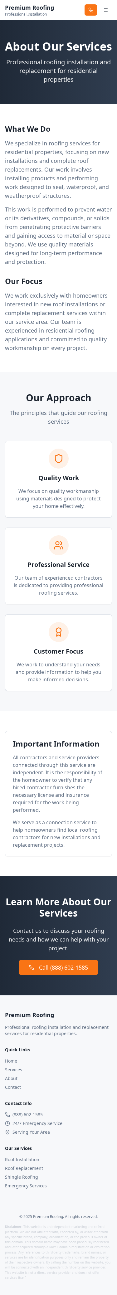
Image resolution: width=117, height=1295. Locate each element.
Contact (13, 1087)
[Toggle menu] (106, 10)
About (11, 1078)
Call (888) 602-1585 (63, 967)
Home (11, 1061)
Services (13, 1070)
